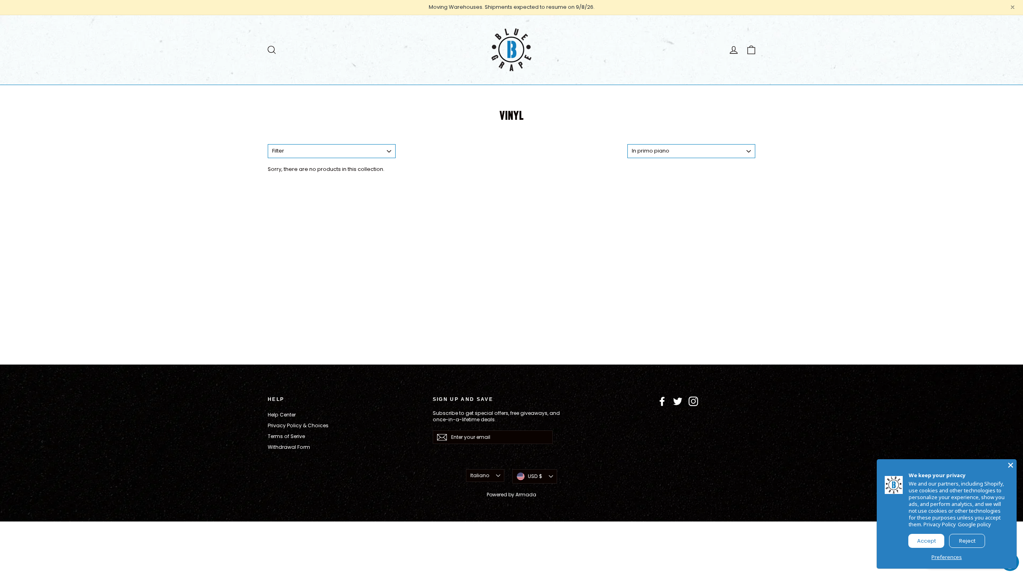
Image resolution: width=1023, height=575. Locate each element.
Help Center (282, 414)
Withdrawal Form (289, 447)
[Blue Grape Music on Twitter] (678, 401)
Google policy (974, 524)
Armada (525, 494)
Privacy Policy (939, 524)
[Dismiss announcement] (1012, 7)
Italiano (480, 475)
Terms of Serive (286, 436)
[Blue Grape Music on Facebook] (662, 401)
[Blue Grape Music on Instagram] (693, 401)
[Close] (1011, 465)
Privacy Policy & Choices (298, 425)
